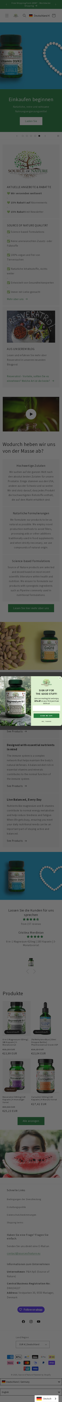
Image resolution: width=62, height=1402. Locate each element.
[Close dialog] (60, 678)
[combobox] (47, 1398)
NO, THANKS (46, 721)
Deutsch (47, 1398)
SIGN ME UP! (46, 716)
